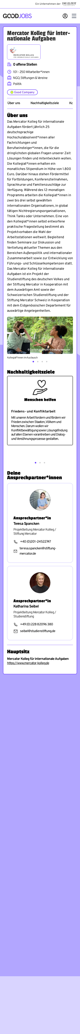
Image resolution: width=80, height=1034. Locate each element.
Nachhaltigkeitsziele (45, 103)
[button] (33, 361)
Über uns (13, 103)
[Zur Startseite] (17, 16)
